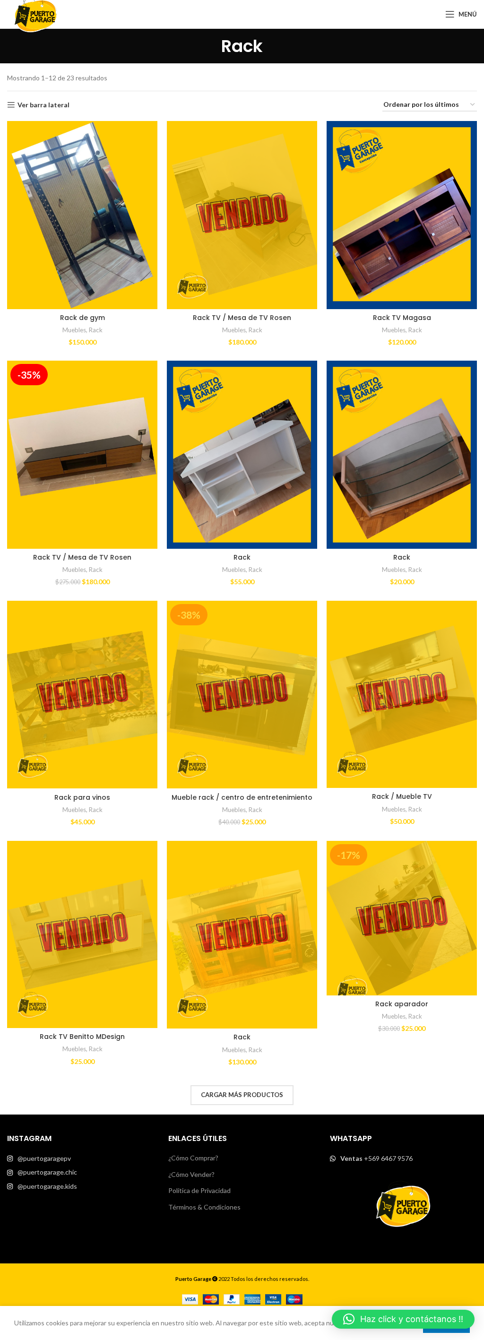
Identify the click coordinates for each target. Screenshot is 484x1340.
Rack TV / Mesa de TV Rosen (242, 317)
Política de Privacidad (199, 1190)
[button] (403, 1319)
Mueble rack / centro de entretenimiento (242, 797)
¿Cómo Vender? (191, 1174)
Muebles (74, 330)
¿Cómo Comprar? (193, 1158)
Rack (96, 330)
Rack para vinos (82, 797)
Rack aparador (401, 1004)
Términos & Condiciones (204, 1207)
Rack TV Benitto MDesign (82, 1036)
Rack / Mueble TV (402, 796)
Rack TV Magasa (402, 317)
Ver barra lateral (43, 105)
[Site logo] (35, 13)
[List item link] (80, 1158)
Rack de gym (82, 317)
